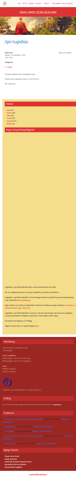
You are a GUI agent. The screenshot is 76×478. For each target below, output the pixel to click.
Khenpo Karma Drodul (12, 456)
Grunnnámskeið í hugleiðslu (13, 467)
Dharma (9, 113)
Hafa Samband (56, 3)
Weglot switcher (67, 3)
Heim (19, 3)
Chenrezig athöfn (9, 427)
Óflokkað (9, 124)
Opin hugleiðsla (9, 431)
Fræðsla (46, 3)
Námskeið (10, 121)
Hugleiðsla (9, 67)
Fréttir (24, 3)
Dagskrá (31, 3)
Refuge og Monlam (11, 459)
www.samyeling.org (23, 300)
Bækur (9, 110)
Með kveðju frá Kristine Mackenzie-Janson (18, 462)
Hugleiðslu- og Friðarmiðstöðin (43, 427)
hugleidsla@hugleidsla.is (38, 474)
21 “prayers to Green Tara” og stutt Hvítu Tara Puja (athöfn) (23, 419)
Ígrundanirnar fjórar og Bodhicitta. (15, 464)
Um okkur (38, 3)
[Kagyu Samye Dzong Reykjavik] (5, 3)
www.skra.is (57, 405)
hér (38, 326)
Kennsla (9, 118)
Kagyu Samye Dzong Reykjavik (38, 12)
